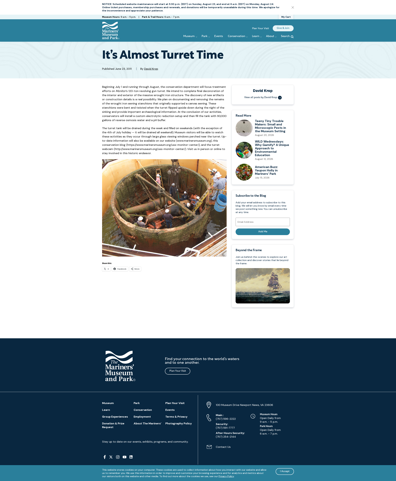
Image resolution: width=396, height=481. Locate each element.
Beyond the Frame (249, 250)
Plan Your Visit (260, 28)
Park (137, 403)
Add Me (262, 231)
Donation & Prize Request (113, 425)
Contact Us (219, 448)
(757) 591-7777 (225, 426)
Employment (142, 417)
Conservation (143, 410)
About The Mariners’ (147, 423)
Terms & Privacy (176, 417)
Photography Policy (178, 423)
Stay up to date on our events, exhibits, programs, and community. (145, 442)
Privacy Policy (226, 476)
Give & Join (283, 28)
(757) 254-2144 (230, 435)
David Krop (151, 69)
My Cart (286, 17)
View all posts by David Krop (260, 97)
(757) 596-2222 (226, 417)
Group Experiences (115, 417)
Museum (108, 403)
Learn (106, 410)
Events (218, 36)
